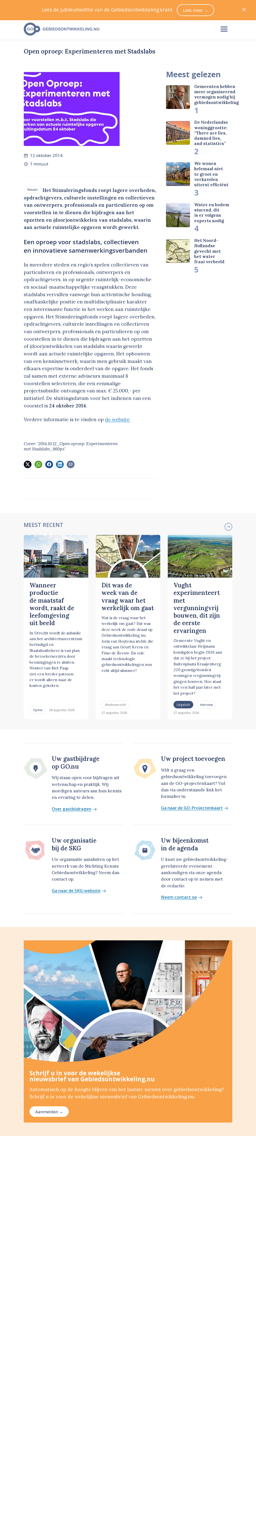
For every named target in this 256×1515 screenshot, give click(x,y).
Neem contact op (179, 897)
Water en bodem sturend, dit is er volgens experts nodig (211, 212)
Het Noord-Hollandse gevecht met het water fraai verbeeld (209, 251)
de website (117, 419)
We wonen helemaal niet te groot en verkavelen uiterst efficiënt (211, 174)
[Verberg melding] (244, 10)
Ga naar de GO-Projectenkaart (192, 808)
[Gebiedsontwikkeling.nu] (117, 29)
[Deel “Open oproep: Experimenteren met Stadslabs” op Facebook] (49, 464)
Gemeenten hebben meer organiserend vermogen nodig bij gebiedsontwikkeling (216, 94)
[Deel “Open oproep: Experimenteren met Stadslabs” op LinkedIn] (60, 464)
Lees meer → (195, 10)
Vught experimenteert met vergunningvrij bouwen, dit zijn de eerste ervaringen (197, 608)
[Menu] (224, 29)
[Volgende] (228, 526)
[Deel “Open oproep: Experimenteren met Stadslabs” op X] (27, 464)
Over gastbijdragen (71, 809)
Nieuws (32, 189)
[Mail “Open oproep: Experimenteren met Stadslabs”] (70, 464)
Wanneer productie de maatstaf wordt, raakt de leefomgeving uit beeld (52, 604)
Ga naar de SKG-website (76, 890)
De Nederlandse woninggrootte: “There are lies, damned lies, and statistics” (211, 132)
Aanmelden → (49, 1112)
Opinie (37, 710)
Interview (206, 705)
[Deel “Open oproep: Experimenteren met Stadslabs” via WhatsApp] (38, 464)
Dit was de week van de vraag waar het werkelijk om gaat (128, 596)
